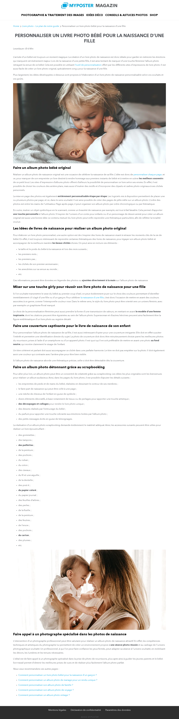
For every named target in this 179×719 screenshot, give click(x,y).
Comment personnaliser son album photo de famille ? (45, 685)
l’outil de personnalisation (88, 65)
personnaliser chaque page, (148, 175)
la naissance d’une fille (92, 298)
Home (16, 26)
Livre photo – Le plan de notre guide (40, 26)
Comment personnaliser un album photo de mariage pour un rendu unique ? (57, 680)
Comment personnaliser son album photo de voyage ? (46, 690)
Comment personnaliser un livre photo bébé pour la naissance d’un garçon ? (57, 675)
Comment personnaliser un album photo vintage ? (44, 695)
